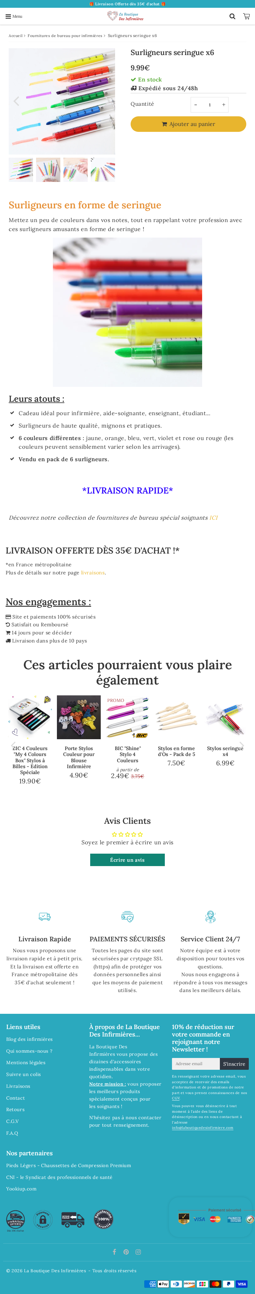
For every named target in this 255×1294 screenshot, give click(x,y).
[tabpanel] (21, 169)
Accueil (15, 35)
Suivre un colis (23, 1074)
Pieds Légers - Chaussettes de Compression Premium (68, 1165)
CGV (175, 1098)
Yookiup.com (21, 1189)
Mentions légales (26, 1062)
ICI (213, 517)
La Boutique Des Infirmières (55, 1270)
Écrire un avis (127, 860)
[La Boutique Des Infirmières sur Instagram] (138, 1252)
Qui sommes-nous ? (29, 1051)
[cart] (247, 16)
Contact (15, 1098)
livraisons (93, 572)
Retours (15, 1109)
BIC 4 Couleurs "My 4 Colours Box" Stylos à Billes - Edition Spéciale (30, 760)
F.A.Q (12, 1133)
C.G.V (12, 1121)
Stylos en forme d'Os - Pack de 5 (176, 751)
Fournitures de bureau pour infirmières (65, 35)
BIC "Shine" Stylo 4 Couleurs (128, 754)
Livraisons (18, 1086)
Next (107, 100)
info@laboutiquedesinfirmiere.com (202, 1127)
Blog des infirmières (29, 1039)
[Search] (232, 16)
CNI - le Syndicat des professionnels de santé (59, 1177)
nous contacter (143, 1117)
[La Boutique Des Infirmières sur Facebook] (115, 1252)
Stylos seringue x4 (225, 751)
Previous (16, 100)
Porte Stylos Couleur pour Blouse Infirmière (79, 757)
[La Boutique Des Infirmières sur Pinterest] (127, 1252)
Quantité (142, 103)
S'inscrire (234, 1064)
